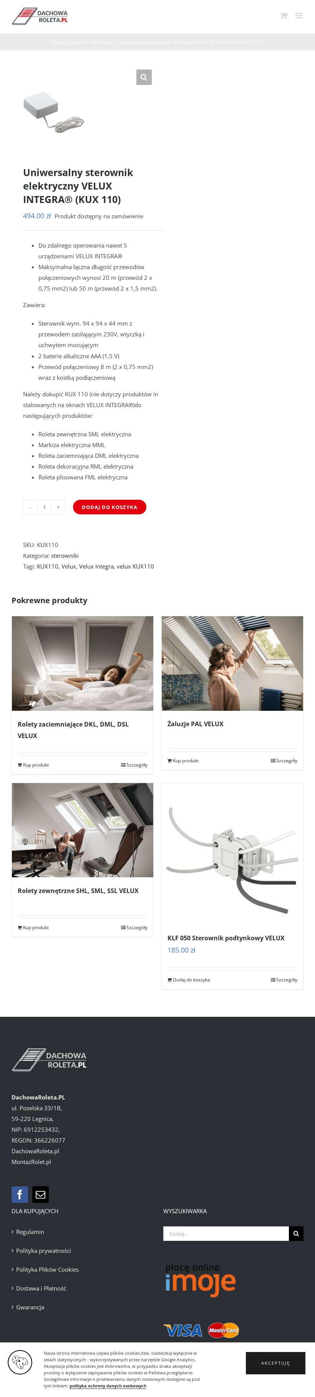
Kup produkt (36, 765)
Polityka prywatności (43, 1250)
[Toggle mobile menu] (299, 16)
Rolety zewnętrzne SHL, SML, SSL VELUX (78, 890)
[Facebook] (20, 1194)
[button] (275, 1363)
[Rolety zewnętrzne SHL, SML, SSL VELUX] (82, 830)
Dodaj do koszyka (110, 507)
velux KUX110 (135, 566)
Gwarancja (30, 1307)
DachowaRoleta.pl (35, 1151)
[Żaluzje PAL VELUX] (232, 663)
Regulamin (30, 1232)
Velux (68, 566)
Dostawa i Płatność (41, 1288)
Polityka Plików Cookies (47, 1269)
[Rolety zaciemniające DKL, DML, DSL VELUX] (82, 663)
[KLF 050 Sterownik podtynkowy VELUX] (232, 854)
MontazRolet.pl (31, 1162)
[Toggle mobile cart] (284, 16)
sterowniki (65, 555)
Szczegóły (137, 765)
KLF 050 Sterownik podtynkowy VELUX (226, 938)
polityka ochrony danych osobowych (108, 1386)
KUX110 (47, 566)
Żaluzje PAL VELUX (195, 724)
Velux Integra (96, 566)
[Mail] (40, 1194)
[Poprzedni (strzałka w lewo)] (13, 698)
